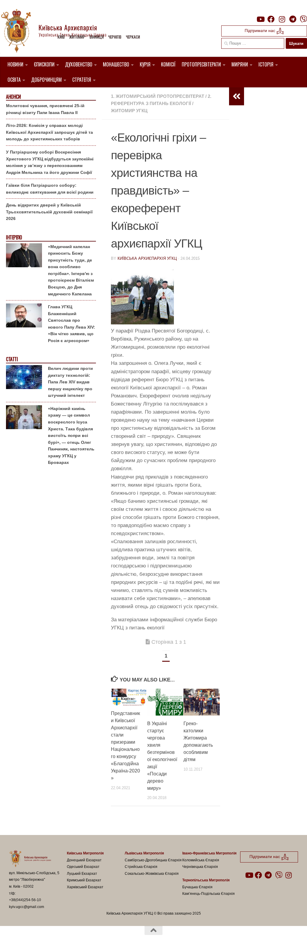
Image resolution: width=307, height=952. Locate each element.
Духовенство (78, 64)
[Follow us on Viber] (303, 19)
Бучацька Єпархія (197, 887)
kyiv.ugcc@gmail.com (26, 907)
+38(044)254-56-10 (25, 900)
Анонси (13, 96)
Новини (15, 64)
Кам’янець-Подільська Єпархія (208, 894)
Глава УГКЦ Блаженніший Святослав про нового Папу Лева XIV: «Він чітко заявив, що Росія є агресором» (71, 323)
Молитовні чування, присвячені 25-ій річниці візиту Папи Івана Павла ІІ (45, 109)
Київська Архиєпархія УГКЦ (147, 258)
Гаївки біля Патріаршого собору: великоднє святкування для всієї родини (50, 189)
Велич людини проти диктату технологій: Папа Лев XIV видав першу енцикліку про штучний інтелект (70, 382)
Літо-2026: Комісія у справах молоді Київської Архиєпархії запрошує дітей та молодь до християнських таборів (49, 132)
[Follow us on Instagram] (281, 19)
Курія (145, 64)
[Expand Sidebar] (236, 96)
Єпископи (44, 64)
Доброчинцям (46, 79)
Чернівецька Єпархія (200, 867)
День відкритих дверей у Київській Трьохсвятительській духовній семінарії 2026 (49, 212)
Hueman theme (78, 940)
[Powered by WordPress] (31, 940)
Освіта (14, 79)
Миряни (239, 64)
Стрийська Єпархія (141, 867)
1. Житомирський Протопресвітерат (157, 96)
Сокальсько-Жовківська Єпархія (152, 873)
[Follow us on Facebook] (271, 19)
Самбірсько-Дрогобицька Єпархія (153, 860)
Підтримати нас (260, 30)
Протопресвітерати (201, 64)
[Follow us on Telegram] (292, 19)
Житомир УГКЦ (129, 110)
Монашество (116, 64)
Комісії (168, 64)
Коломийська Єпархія (200, 860)
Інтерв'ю (14, 237)
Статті (12, 359)
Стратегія (81, 79)
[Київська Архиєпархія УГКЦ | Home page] (58, 31)
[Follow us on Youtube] (260, 19)
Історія (265, 64)
